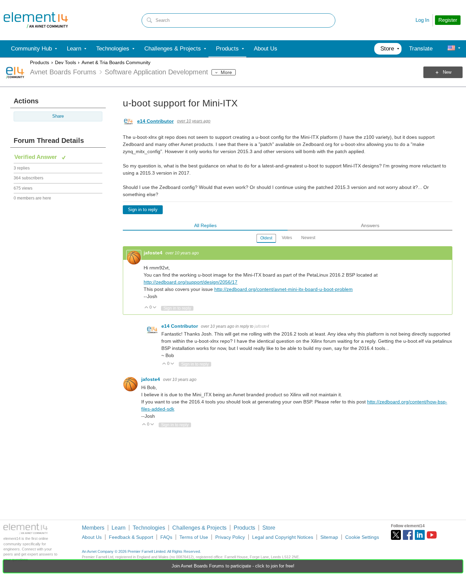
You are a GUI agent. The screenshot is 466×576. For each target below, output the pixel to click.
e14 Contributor (155, 121)
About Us (92, 537)
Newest (308, 237)
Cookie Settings (362, 537)
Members (93, 528)
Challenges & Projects (199, 528)
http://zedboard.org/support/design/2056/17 (190, 282)
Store (268, 528)
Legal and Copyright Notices (282, 537)
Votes (287, 237)
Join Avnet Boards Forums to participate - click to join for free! (233, 566)
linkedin (420, 535)
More (226, 72)
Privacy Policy (230, 537)
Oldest (266, 238)
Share (58, 116)
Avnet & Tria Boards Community (116, 62)
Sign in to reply (143, 209)
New (447, 72)
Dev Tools (65, 62)
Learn (119, 528)
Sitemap (329, 537)
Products (39, 62)
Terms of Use (193, 537)
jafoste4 (154, 252)
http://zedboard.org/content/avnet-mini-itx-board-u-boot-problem (283, 289)
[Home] (35, 20)
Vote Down (155, 308)
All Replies (205, 225)
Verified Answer (36, 157)
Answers (370, 225)
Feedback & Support (131, 537)
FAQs (166, 537)
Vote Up (146, 308)
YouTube (432, 535)
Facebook (408, 535)
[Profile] (451, 48)
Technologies (149, 528)
